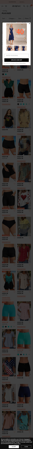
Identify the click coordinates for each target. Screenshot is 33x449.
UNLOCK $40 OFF (16, 60)
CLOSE (26, 446)
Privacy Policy (16, 443)
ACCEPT (14, 446)
